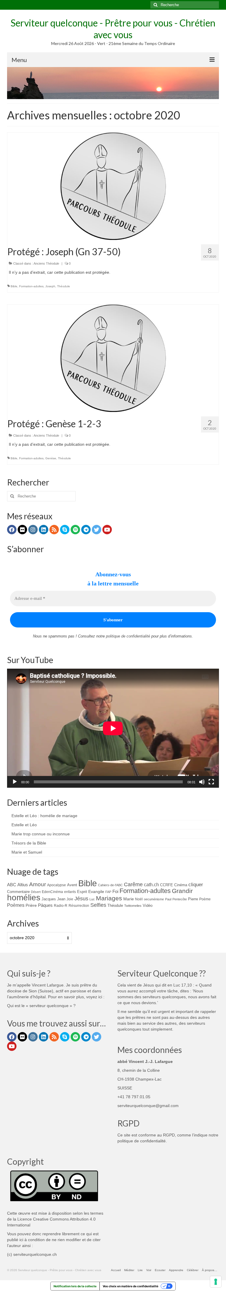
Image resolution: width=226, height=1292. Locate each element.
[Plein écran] (211, 782)
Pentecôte (179, 899)
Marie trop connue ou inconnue (40, 834)
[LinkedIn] (43, 529)
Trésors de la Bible (28, 843)
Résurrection (79, 905)
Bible (14, 286)
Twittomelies (133, 905)
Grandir (182, 890)
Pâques (45, 905)
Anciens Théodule (46, 263)
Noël (139, 899)
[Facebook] (11, 529)
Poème (205, 899)
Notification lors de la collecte (75, 1286)
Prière (31, 905)
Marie (128, 899)
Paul (168, 899)
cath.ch (151, 884)
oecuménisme (154, 899)
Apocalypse (56, 885)
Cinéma (180, 885)
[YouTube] (107, 529)
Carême (133, 884)
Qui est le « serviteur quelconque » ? (41, 1005)
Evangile (96, 891)
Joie (70, 899)
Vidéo (147, 905)
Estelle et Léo (24, 824)
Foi (115, 891)
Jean (61, 899)
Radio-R (60, 905)
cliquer (195, 884)
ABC (11, 884)
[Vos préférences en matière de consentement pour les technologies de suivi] (215, 1281)
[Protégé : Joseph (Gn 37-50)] (113, 185)
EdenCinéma (52, 892)
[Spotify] (75, 529)
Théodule (63, 286)
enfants (70, 892)
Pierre (193, 899)
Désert (36, 892)
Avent (72, 885)
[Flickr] (22, 529)
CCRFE (166, 885)
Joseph (50, 286)
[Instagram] (33, 529)
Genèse (50, 458)
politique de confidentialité (128, 636)
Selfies (98, 905)
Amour (37, 884)
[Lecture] (15, 782)
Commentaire (18, 891)
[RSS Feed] (54, 529)
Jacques (48, 899)
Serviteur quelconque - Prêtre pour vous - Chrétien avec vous (113, 28)
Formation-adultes (31, 286)
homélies (23, 897)
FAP (108, 892)
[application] (113, 728)
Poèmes (15, 905)
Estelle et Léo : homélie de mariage (44, 815)
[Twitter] (96, 529)
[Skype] (64, 529)
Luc (92, 899)
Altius (22, 884)
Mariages (109, 898)
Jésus (81, 899)
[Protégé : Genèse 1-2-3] (113, 357)
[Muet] (202, 782)
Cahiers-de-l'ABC (110, 885)
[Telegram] (86, 529)
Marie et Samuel (26, 852)
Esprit (82, 891)
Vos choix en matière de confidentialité (130, 1286)
